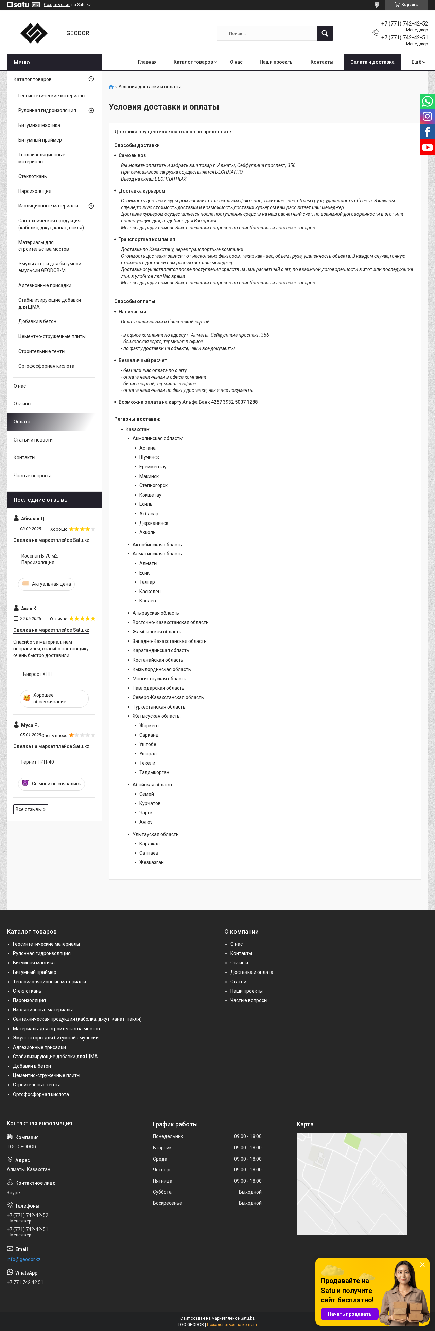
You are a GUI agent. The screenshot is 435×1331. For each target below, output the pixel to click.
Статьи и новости (33, 440)
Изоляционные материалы (48, 206)
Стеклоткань (32, 176)
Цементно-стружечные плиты (52, 336)
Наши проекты (277, 62)
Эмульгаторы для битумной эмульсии (56, 1038)
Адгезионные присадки (44, 285)
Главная (147, 62)
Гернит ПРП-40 (37, 762)
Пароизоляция (34, 191)
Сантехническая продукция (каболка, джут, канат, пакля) (51, 224)
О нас (236, 62)
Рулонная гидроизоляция (47, 110)
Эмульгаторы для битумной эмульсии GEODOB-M (49, 267)
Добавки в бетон (37, 321)
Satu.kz (248, 1318)
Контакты (322, 62)
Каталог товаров (193, 62)
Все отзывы (29, 809)
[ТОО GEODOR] (34, 33)
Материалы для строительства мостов (43, 245)
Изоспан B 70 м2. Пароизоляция (40, 559)
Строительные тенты (41, 351)
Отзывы (22, 403)
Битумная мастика (39, 125)
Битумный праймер (40, 140)
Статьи (238, 981)
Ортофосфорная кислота (46, 366)
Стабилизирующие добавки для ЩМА (49, 303)
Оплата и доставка (372, 62)
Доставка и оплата (251, 972)
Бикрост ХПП (37, 674)
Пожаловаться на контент (232, 1324)
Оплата (22, 422)
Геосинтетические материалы (51, 95)
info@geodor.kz (24, 1259)
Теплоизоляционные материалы (41, 158)
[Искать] (325, 33)
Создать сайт (57, 4)
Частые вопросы (32, 475)
